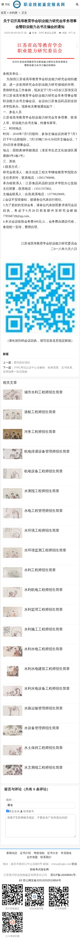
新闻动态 (11, 853)
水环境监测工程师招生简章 (45, 550)
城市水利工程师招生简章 (43, 392)
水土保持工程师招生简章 (43, 748)
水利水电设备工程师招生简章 (47, 688)
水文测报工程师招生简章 (43, 767)
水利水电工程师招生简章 (43, 649)
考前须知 (39, 853)
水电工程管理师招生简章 (43, 511)
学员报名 (66, 853)
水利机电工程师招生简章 (43, 590)
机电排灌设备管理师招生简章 (47, 451)
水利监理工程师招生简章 (43, 609)
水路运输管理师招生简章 (43, 708)
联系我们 (45, 857)
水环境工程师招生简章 (41, 530)
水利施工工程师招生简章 (43, 629)
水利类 (13, 12)
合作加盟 (32, 857)
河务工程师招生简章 (40, 432)
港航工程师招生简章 (40, 412)
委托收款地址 (22, 362)
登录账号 (28, 811)
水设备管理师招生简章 (41, 728)
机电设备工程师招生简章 (43, 471)
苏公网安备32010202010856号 (42, 880)
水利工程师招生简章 (40, 570)
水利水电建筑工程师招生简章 (47, 669)
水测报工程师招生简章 (41, 491)
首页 (3, 12)
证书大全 (52, 853)
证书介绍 (25, 853)
